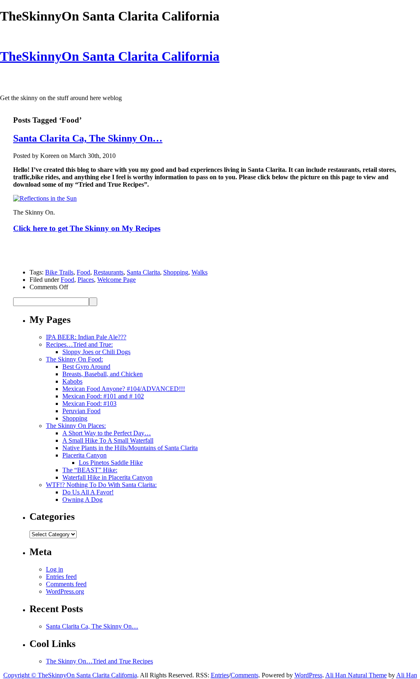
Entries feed (61, 576)
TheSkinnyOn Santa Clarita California (109, 56)
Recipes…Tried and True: (79, 344)
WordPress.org (65, 591)
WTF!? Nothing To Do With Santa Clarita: (101, 484)
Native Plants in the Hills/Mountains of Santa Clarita (130, 447)
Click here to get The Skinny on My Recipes (86, 228)
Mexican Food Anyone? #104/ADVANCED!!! (123, 388)
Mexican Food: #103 (89, 403)
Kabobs (72, 381)
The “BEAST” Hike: (89, 469)
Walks (200, 272)
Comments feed (66, 584)
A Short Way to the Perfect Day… (106, 433)
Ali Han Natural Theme (356, 675)
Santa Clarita (143, 272)
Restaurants (108, 272)
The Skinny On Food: (74, 359)
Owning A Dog (82, 499)
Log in (54, 569)
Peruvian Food (81, 410)
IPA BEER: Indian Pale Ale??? (86, 337)
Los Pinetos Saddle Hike (111, 462)
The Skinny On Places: (76, 425)
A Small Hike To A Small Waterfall (107, 440)
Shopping (175, 272)
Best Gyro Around (86, 366)
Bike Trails (59, 272)
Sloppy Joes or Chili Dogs (96, 351)
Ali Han (406, 675)
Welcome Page (116, 279)
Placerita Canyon (84, 455)
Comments (244, 675)
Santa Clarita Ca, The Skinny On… (87, 138)
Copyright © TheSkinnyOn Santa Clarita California (70, 675)
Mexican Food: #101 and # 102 (103, 396)
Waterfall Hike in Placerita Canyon (107, 477)
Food (83, 272)
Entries (220, 675)
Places (86, 279)
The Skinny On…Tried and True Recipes (99, 661)
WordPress (308, 675)
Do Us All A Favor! (88, 492)
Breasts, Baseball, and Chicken (102, 373)
